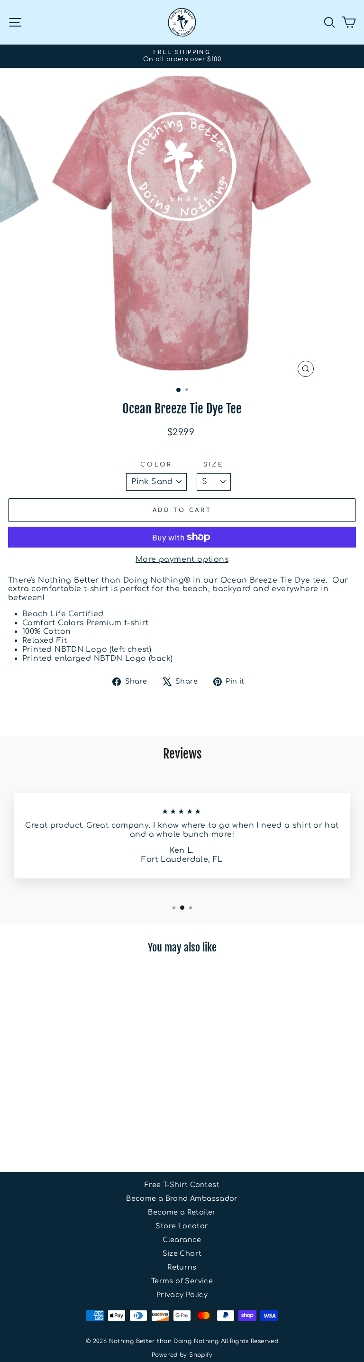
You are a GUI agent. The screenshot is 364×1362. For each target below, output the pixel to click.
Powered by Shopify (182, 1355)
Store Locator (181, 1226)
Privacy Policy (182, 1294)
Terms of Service (182, 1281)
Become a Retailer (182, 1212)
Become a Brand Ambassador (182, 1198)
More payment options (182, 559)
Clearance (182, 1239)
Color (156, 464)
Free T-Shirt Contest (182, 1184)
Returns (182, 1267)
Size (213, 464)
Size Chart (182, 1253)
